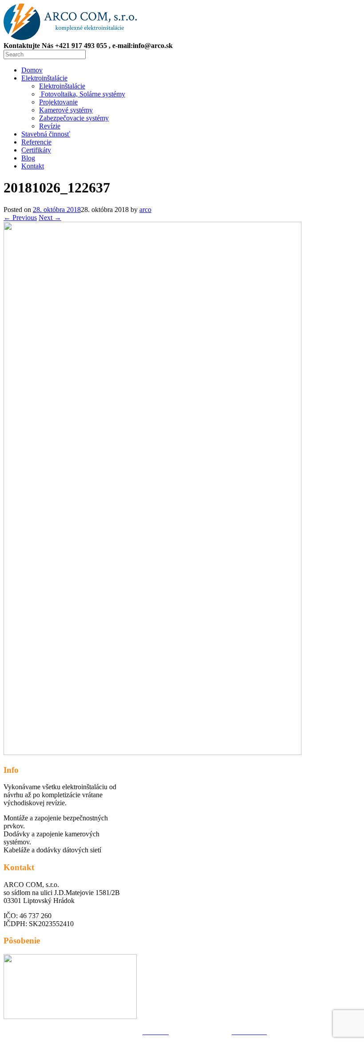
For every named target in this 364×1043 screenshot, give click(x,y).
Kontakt (32, 166)
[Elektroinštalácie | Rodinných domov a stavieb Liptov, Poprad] (70, 37)
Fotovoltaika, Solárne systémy (82, 94)
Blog (28, 158)
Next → (50, 217)
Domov (32, 70)
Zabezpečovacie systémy (74, 118)
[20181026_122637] (152, 752)
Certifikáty (36, 150)
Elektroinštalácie (44, 78)
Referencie (36, 142)
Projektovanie (58, 102)
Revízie (49, 126)
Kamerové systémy (66, 110)
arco (145, 209)
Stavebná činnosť (45, 134)
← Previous (20, 217)
